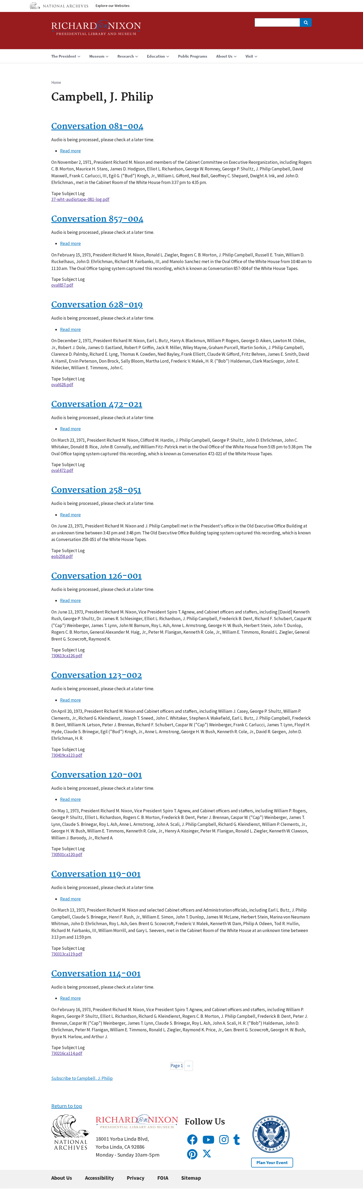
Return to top (66, 1105)
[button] (70, 1147)
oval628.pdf (62, 385)
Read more (70, 151)
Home (56, 82)
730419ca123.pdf (66, 755)
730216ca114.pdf (66, 1053)
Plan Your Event (272, 1162)
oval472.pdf (62, 470)
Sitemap (191, 1177)
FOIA (162, 1177)
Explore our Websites (113, 5)
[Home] (96, 30)
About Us (61, 1177)
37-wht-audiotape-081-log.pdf (80, 199)
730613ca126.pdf (66, 656)
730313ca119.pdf (66, 954)
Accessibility (99, 1177)
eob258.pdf (62, 556)
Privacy (135, 1177)
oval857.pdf (62, 285)
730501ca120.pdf (66, 854)
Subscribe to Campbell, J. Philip (82, 1078)
